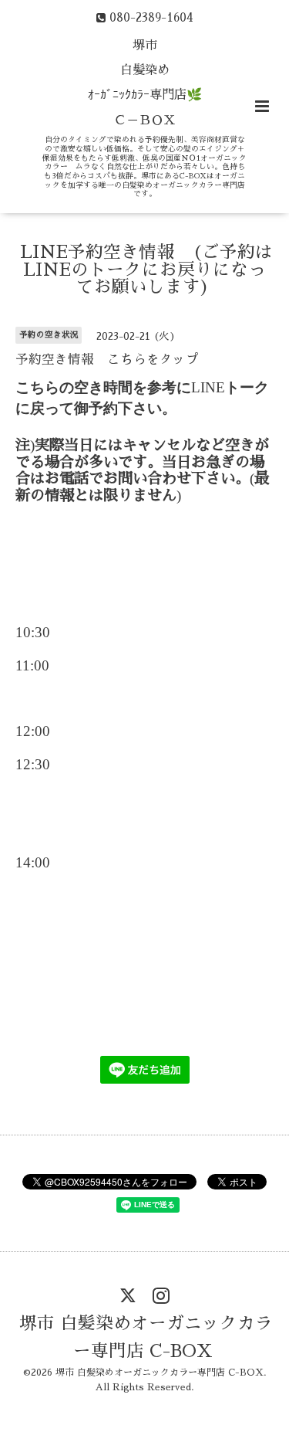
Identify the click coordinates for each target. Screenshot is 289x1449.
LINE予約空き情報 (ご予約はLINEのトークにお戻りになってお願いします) (146, 269)
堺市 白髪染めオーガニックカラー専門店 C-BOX (146, 1337)
